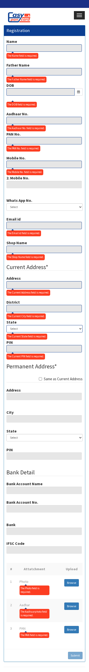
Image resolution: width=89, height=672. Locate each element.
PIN (9, 342)
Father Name (17, 65)
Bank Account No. (22, 502)
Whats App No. (19, 200)
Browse (71, 583)
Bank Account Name (24, 483)
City (10, 412)
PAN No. (13, 134)
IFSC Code (15, 543)
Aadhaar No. (17, 113)
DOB (10, 85)
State (11, 322)
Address (13, 278)
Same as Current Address (63, 379)
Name (11, 41)
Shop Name (16, 242)
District (13, 302)
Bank (11, 524)
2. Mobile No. (17, 177)
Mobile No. (15, 157)
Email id (13, 219)
